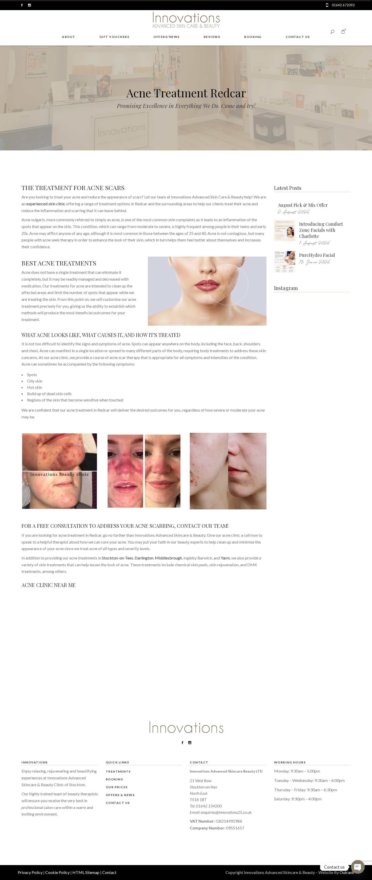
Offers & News (120, 795)
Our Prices (117, 787)
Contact (109, 872)
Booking (114, 779)
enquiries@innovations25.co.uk (226, 812)
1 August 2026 (314, 243)
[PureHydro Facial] (284, 261)
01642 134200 (209, 805)
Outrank (347, 872)
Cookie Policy (57, 872)
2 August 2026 (293, 212)
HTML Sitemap (85, 872)
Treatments (118, 771)
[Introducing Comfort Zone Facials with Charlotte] (284, 230)
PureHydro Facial (317, 255)
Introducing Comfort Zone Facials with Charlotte (321, 230)
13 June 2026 (314, 262)
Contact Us (118, 803)
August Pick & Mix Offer (303, 205)
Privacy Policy (30, 872)
